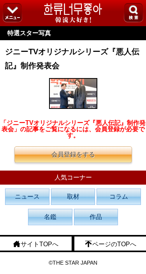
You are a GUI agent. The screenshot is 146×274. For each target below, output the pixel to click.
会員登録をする (73, 154)
